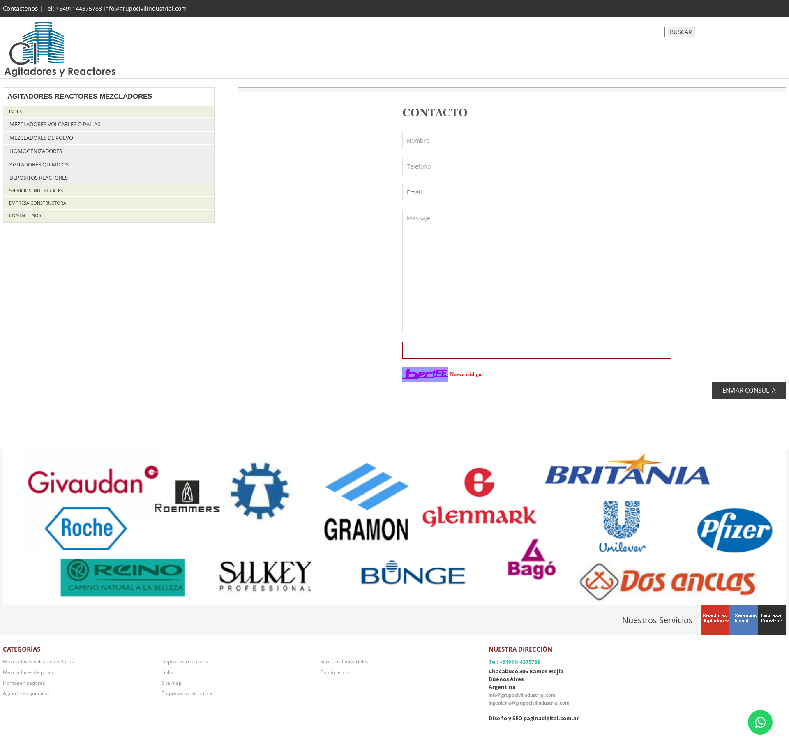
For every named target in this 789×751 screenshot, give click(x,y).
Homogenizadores (35, 151)
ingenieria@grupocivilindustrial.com (529, 703)
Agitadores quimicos (39, 164)
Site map (171, 682)
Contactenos (20, 8)
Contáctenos (25, 215)
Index (15, 111)
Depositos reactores (38, 177)
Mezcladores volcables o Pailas (54, 124)
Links (167, 672)
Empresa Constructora (37, 203)
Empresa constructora (186, 693)
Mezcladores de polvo (41, 137)
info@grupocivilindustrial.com (522, 695)
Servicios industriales (36, 190)
